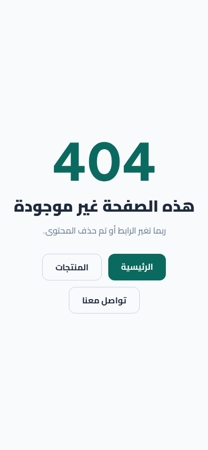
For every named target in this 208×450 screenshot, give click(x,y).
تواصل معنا (104, 300)
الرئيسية (137, 267)
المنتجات (72, 267)
